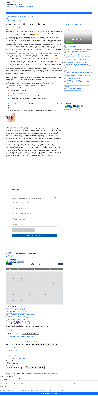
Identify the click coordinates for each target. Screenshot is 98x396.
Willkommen (10, 371)
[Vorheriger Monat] (7, 264)
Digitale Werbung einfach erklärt (17, 358)
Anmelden (30, 16)
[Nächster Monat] (10, 264)
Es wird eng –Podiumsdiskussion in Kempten (17, 313)
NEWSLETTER (30, 6)
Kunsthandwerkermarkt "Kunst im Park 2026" (17, 318)
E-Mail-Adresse (3, 379)
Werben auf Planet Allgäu (45, 344)
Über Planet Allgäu (34, 367)
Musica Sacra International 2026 (32, 341)
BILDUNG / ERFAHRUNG (12, 314)
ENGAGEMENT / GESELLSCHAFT (14, 20)
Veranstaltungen (19, 6)
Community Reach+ (14, 356)
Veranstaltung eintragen (13, 336)
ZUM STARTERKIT (10, 365)
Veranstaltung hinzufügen (72, 109)
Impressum (30, 373)
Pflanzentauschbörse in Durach (72, 48)
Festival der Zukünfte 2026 (30, 339)
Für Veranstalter (31, 333)
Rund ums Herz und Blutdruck (72, 80)
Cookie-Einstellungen (52, 373)
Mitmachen (23, 371)
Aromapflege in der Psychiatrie (72, 54)
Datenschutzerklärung (40, 373)
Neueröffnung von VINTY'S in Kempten (15, 308)
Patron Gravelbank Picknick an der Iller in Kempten (77, 51)
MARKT (23, 309)
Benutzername (3, 386)
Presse (29, 371)
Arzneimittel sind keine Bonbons (72, 90)
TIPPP (10, 353)
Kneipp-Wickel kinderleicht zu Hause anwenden (76, 64)
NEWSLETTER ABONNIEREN (29, 329)
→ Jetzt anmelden (19, 255)
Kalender (9, 6)
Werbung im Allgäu (12, 348)
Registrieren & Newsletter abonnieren (16, 16)
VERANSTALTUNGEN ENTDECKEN (14, 329)
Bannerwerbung (13, 350)
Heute (60, 264)
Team (16, 371)
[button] (15, 27)
